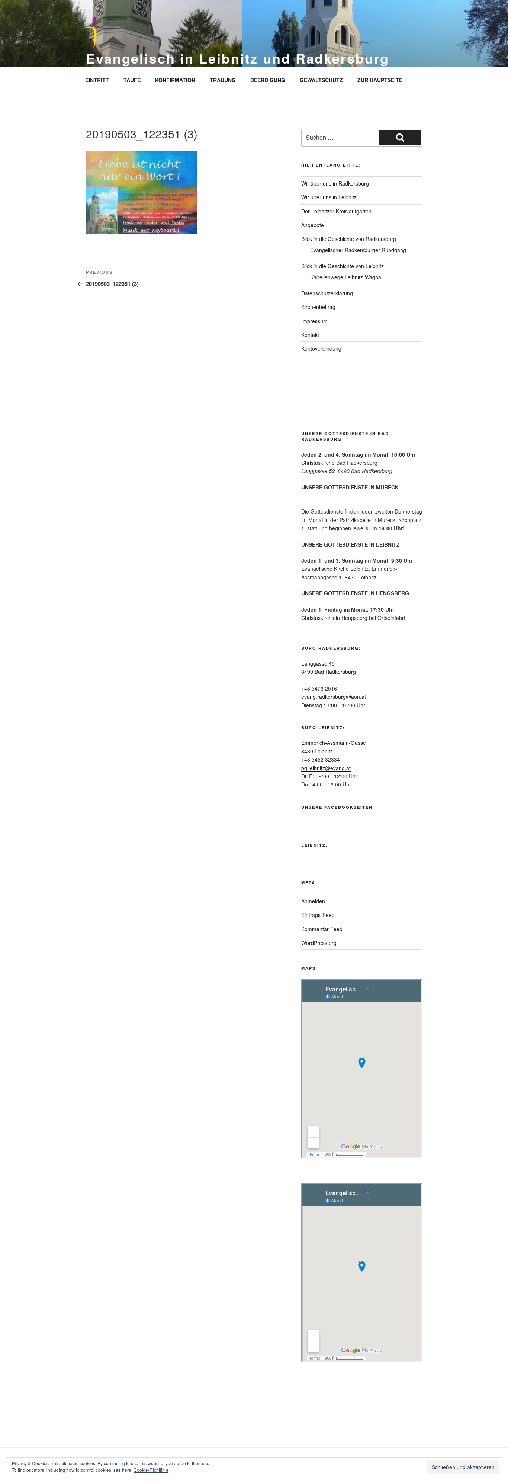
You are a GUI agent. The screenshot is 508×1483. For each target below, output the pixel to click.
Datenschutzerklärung (327, 293)
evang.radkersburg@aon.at (333, 696)
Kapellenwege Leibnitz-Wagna (345, 277)
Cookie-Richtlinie (151, 1470)
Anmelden (313, 901)
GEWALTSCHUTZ (321, 80)
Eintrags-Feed (318, 915)
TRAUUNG (223, 80)
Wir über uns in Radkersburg (335, 183)
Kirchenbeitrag (318, 307)
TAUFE (132, 80)
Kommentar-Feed (322, 929)
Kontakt (310, 334)
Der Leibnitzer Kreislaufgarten (336, 211)
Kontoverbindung (321, 348)
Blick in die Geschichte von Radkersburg (348, 238)
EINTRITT (97, 80)
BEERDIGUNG (267, 80)
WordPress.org (319, 942)
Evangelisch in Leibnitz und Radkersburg (237, 58)
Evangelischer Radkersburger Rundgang (358, 250)
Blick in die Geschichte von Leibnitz (342, 266)
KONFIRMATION (175, 80)
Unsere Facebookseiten (337, 807)
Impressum (314, 321)
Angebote (312, 225)
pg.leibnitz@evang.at (326, 768)
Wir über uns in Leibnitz (329, 197)
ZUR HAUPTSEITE (379, 80)
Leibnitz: (314, 845)
